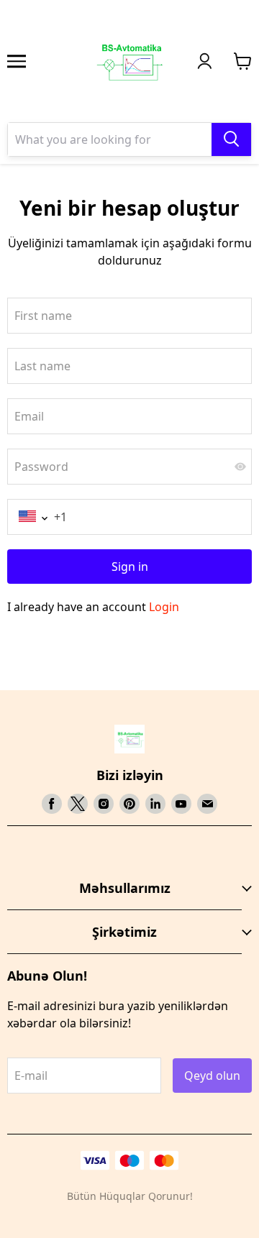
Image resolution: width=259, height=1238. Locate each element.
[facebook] (52, 804)
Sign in (130, 566)
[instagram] (104, 804)
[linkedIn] (155, 804)
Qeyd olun (212, 1075)
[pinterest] (129, 804)
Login (164, 607)
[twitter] (78, 804)
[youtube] (181, 804)
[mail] (207, 804)
